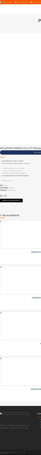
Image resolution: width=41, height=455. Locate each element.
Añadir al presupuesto (11, 200)
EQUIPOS (11, 188)
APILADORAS (12, 190)
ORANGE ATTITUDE (14, 453)
